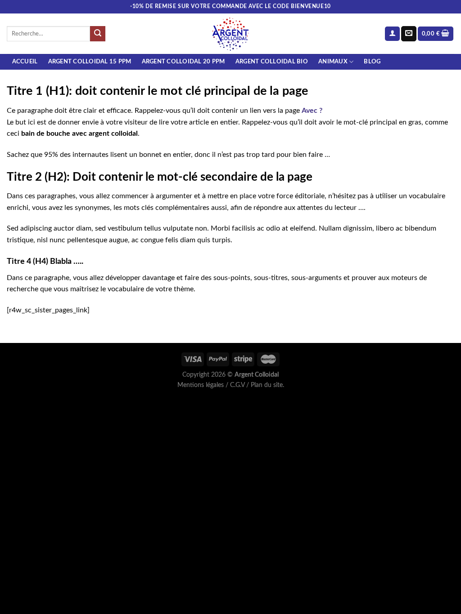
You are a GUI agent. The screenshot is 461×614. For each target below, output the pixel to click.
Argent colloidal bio (271, 61)
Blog (372, 61)
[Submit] (97, 33)
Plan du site (267, 385)
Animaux (333, 61)
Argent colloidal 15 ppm (89, 61)
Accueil (25, 61)
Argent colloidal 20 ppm (183, 61)
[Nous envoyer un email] (408, 33)
